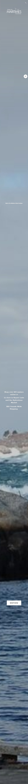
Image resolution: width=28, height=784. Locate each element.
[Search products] (25, 76)
